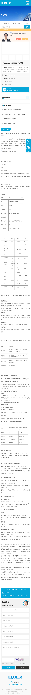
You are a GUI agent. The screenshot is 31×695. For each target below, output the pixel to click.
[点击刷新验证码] (19, 659)
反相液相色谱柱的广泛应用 (9, 119)
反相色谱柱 (28, 23)
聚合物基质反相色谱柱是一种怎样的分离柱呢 (13, 114)
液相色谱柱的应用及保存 (8, 123)
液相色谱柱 (21, 23)
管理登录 (18, 693)
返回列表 (7, 592)
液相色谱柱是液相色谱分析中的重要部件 (12, 109)
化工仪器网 (12, 693)
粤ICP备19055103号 (18, 691)
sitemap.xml (23, 693)
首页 (9, 23)
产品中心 (14, 23)
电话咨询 (28, 143)
